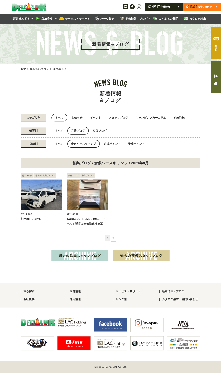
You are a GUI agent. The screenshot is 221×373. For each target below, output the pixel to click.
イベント (95, 117)
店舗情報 (75, 291)
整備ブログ (100, 130)
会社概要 (29, 299)
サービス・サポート (128, 291)
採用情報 (75, 299)
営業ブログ (78, 130)
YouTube (179, 117)
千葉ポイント (136, 143)
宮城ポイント (112, 143)
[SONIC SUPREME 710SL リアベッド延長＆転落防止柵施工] (87, 195)
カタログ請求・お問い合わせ (180, 299)
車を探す (29, 291)
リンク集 (121, 299)
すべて (59, 117)
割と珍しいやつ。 (32, 218)
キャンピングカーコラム (151, 117)
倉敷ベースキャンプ (83, 143)
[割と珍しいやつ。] (41, 195)
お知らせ (77, 117)
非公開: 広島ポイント (45, 175)
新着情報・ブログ (173, 291)
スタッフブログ (118, 117)
